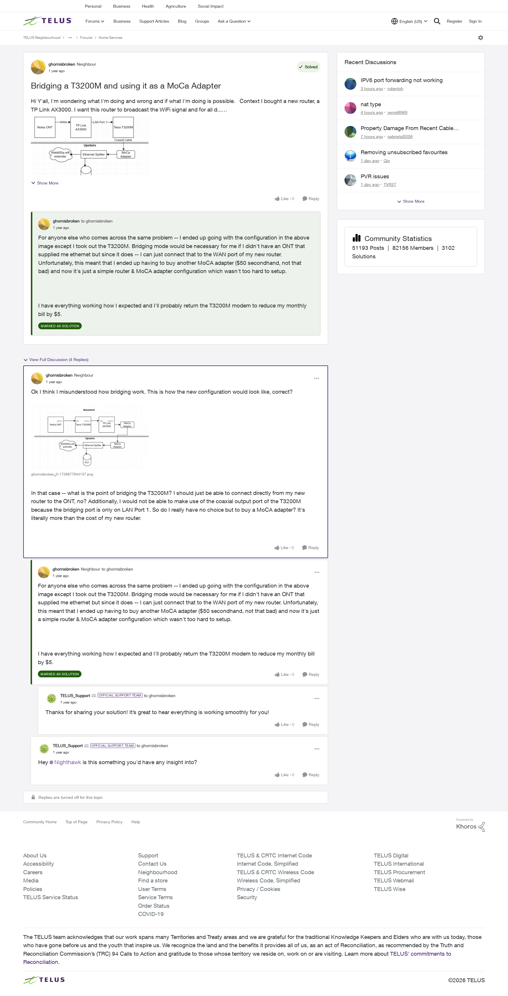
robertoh (395, 88)
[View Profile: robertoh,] (350, 84)
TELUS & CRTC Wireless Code (275, 872)
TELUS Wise (389, 889)
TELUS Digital (391, 855)
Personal (93, 6)
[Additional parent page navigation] (70, 38)
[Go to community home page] (48, 21)
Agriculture (176, 6)
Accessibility (38, 863)
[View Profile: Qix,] (350, 156)
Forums (86, 37)
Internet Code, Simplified (267, 863)
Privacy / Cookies (258, 889)
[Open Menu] (481, 38)
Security (247, 897)
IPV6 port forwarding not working (402, 80)
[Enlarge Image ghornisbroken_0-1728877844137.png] (90, 437)
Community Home (40, 821)
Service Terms (155, 897)
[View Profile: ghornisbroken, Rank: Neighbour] (38, 67)
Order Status (154, 905)
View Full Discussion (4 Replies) (58, 359)
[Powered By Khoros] (471, 825)
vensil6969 (397, 112)
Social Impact (210, 6)
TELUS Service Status (50, 897)
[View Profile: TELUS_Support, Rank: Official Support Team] (51, 698)
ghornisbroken (62, 63)
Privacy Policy (109, 821)
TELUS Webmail (394, 880)
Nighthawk (67, 762)
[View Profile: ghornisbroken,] (44, 224)
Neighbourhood (157, 872)
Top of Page (77, 821)
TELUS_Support (75, 695)
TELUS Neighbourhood (41, 37)
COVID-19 (151, 914)
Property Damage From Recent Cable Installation (407, 128)
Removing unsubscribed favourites (404, 152)
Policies (32, 889)
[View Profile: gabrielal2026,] (350, 132)
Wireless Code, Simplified (268, 880)
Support (148, 855)
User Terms (152, 889)
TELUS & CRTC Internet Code (274, 855)
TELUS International (399, 863)
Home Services (110, 37)
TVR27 (390, 184)
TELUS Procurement (399, 872)
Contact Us (152, 863)
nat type (371, 104)
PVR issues (375, 176)
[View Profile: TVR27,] (350, 180)
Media (31, 880)
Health (148, 6)
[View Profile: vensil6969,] (350, 108)
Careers (33, 872)
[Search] (437, 21)
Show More (48, 182)
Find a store (153, 880)
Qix (387, 160)
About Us (35, 855)
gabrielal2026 (400, 136)
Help (135, 821)
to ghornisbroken (97, 220)
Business (121, 6)
